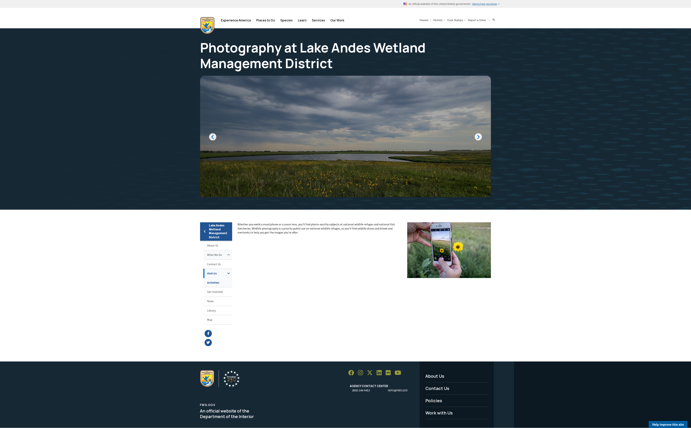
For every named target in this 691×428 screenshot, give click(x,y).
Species (286, 20)
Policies (433, 400)
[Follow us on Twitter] (371, 373)
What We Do (214, 255)
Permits (437, 20)
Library (211, 310)
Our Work (337, 20)
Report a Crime (477, 20)
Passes (424, 20)
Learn (302, 20)
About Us (212, 245)
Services (318, 20)
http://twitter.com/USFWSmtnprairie (218, 342)
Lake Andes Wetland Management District (218, 231)
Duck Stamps (455, 20)
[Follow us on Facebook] (352, 373)
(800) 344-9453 (361, 390)
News (210, 301)
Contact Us (214, 264)
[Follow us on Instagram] (361, 373)
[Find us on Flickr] (389, 373)
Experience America (236, 20)
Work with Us (439, 413)
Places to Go (265, 20)
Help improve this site (668, 424)
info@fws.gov (398, 390)
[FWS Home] (207, 25)
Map (209, 319)
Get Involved (215, 292)
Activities (213, 282)
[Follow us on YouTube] (399, 373)
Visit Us (212, 273)
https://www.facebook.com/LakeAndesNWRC (218, 333)
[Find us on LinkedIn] (380, 373)
